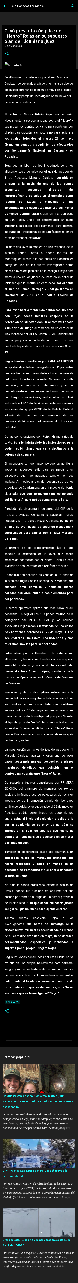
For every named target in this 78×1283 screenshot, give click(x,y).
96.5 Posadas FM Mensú (27, 6)
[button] (7, 53)
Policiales (12, 1002)
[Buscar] (72, 6)
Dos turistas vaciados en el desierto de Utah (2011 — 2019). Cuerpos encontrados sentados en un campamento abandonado (38, 1101)
